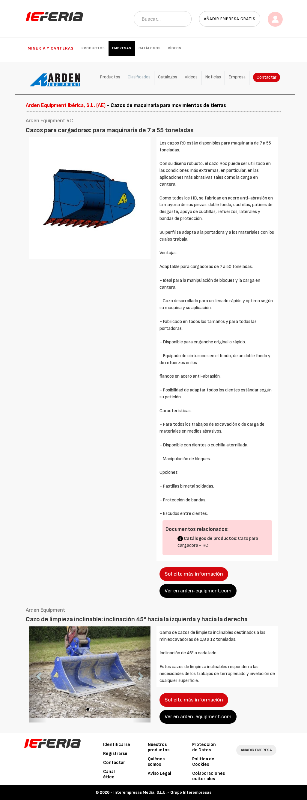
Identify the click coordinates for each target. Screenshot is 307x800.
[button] (38, 674)
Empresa (237, 77)
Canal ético (109, 774)
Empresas (121, 48)
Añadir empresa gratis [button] (229, 18)
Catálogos (150, 48)
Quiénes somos (156, 761)
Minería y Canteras (50, 48)
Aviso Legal (159, 773)
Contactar (266, 77)
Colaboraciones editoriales (208, 776)
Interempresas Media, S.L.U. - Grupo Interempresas (162, 792)
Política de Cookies (203, 761)
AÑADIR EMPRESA (256, 750)
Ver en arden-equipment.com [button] (198, 591)
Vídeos (174, 48)
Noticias (213, 77)
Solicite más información (194, 574)
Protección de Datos (204, 747)
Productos (93, 48)
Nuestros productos (158, 747)
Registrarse (115, 753)
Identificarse (116, 744)
